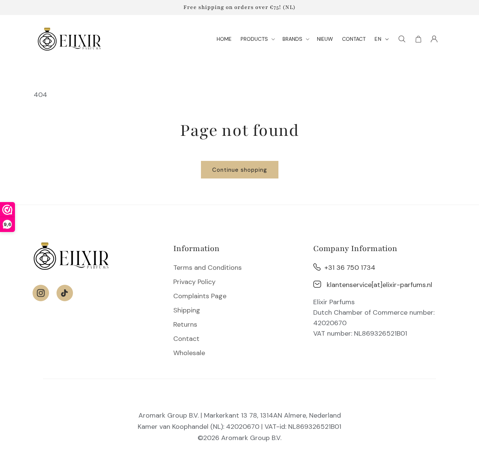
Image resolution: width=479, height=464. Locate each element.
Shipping (186, 310)
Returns (185, 324)
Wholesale (189, 352)
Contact (186, 338)
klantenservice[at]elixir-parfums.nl (379, 284)
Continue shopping (239, 170)
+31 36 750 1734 (349, 267)
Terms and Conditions (207, 267)
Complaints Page (199, 295)
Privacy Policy (194, 281)
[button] (257, 39)
